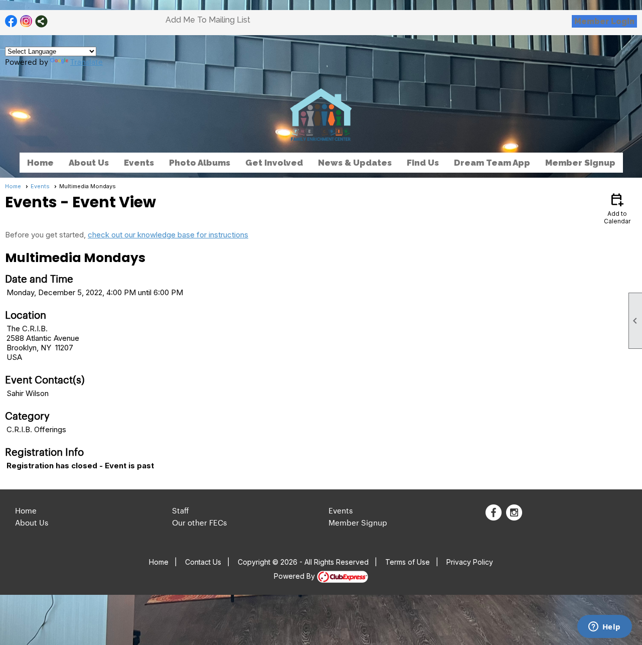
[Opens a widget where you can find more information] (604, 627)
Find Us (423, 163)
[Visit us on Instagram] (26, 21)
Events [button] (139, 163)
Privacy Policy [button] (469, 562)
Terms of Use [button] (407, 562)
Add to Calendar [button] (617, 208)
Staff (180, 510)
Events (40, 186)
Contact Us (203, 562)
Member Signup (580, 163)
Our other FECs (199, 522)
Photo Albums (199, 163)
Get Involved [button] (274, 163)
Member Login (604, 21)
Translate (86, 61)
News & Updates (355, 163)
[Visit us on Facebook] (11, 21)
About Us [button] (89, 163)
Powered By (295, 576)
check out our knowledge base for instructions (168, 234)
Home (40, 163)
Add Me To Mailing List (208, 20)
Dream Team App (492, 163)
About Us (31, 522)
